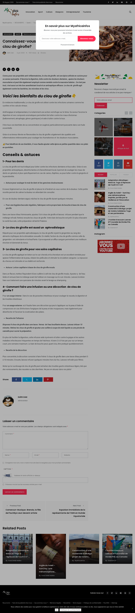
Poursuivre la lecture (67, 45)
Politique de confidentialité (70, 610)
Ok (57, 610)
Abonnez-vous (86, 39)
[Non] (132, 609)
